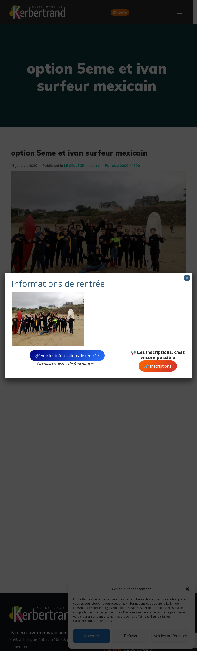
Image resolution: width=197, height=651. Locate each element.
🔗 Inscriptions (157, 366)
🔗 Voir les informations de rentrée (67, 355)
